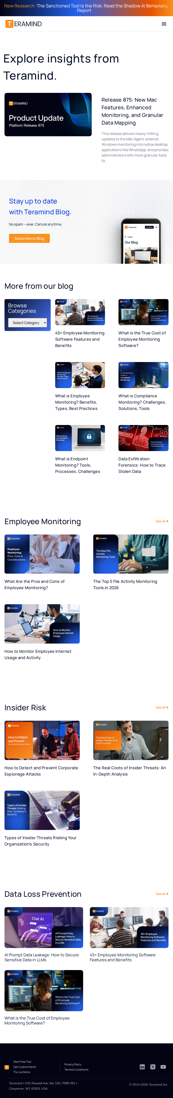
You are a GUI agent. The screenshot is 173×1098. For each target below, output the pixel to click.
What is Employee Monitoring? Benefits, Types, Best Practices (76, 402)
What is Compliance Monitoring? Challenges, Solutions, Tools (142, 402)
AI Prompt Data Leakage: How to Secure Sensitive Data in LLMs (42, 957)
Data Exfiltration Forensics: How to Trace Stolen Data (142, 465)
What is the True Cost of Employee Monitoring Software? (142, 339)
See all (160, 521)
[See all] (167, 521)
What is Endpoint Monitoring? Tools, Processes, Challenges (77, 465)
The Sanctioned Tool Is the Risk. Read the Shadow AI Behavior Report (84, 8)
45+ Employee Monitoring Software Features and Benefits (80, 339)
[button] (164, 23)
